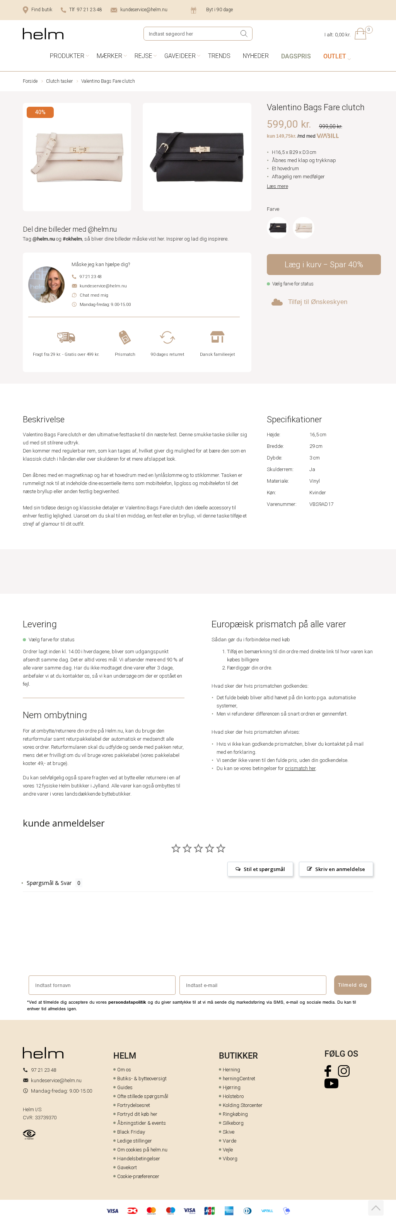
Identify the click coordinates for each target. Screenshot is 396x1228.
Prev (28, 158)
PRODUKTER (67, 56)
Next (246, 158)
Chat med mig (94, 295)
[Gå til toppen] (376, 1208)
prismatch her (300, 768)
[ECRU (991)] (303, 228)
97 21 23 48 (91, 276)
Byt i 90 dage (219, 9)
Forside (30, 81)
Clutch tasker (59, 81)
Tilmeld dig (352, 985)
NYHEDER (256, 56)
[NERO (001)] (277, 228)
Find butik (41, 9)
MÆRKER (109, 56)
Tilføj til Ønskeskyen (317, 302)
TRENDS (219, 56)
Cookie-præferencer (138, 1176)
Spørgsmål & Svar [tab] (49, 882)
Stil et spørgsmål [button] (264, 869)
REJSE (143, 56)
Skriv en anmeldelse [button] (340, 869)
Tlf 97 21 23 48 (85, 9)
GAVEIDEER (180, 56)
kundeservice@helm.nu (143, 9)
